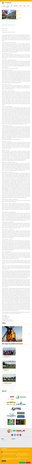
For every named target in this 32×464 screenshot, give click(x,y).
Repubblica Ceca (6, 369)
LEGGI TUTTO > (6, 357)
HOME (2, 0)
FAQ (4, 0)
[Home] (6, 3)
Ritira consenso (28, 462)
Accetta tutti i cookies (22, 462)
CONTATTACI (7, 0)
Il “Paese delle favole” (7, 356)
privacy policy (15, 450)
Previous (3, 334)
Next (29, 334)
